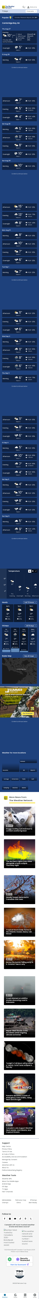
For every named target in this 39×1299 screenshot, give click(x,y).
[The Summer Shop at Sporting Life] (32, 785)
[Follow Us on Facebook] (4, 1218)
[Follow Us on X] (30, 1218)
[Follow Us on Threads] (25, 1218)
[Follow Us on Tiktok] (20, 1218)
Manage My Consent (9, 1160)
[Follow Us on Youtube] (15, 1218)
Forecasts (30, 11)
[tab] (29, 571)
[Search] (24, 7)
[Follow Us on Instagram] (9, 1218)
